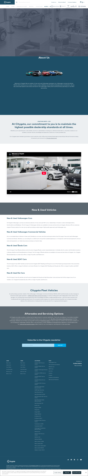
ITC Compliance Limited (33, 465)
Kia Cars (51, 371)
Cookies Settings (57, 472)
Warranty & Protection (54, 379)
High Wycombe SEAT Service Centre (41, 397)
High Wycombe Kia (39, 392)
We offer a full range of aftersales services (61, 319)
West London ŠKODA (39, 447)
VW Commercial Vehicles (54, 364)
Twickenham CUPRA (39, 423)
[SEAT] (63, 6)
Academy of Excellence (54, 377)
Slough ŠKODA (38, 414)
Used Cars (8, 365)
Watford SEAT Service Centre (39, 434)
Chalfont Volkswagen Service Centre (41, 370)
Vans (12, 6)
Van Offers (22, 367)
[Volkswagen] (52, 7)
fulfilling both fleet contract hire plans (37, 295)
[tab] (83, 2)
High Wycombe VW (39, 403)
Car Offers (8, 367)
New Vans (22, 362)
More (46, 6)
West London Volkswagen (40, 445)
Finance (50, 375)
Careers (50, 373)
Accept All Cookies (77, 472)
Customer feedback (72, 2)
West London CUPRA (39, 441)
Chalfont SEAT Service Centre (39, 363)
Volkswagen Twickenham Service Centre (40, 429)
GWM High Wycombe (39, 390)
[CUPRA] (68, 7)
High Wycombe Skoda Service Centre (39, 400)
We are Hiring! (78, 365)
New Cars (8, 362)
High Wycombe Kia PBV (40, 394)
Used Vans (22, 365)
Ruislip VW (37, 405)
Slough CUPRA (38, 407)
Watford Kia (37, 431)
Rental (31, 6)
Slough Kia (37, 409)
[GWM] (82, 7)
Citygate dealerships (51, 138)
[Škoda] (56, 6)
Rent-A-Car (8, 373)
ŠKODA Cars (51, 366)
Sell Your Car (9, 371)
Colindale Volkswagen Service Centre (39, 387)
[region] (44, 472)
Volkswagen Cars (52, 362)
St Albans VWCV (38, 418)
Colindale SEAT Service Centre (40, 377)
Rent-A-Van (23, 373)
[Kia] (73, 6)
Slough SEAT (37, 411)
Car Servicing (9, 369)
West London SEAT (39, 443)
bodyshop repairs (45, 320)
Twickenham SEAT (39, 426)
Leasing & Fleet (22, 6)
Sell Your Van (23, 371)
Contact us (53, 2)
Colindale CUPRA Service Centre (40, 373)
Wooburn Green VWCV (40, 449)
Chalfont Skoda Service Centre (40, 367)
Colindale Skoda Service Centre (40, 380)
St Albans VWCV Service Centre (40, 421)
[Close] (86, 472)
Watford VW (37, 437)
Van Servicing (23, 369)
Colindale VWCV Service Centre (40, 384)
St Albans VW (38, 416)
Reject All (67, 472)
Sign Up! (60, 345)
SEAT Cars (51, 368)
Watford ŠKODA (38, 439)
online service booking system (27, 324)
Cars (7, 6)
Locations (39, 6)
